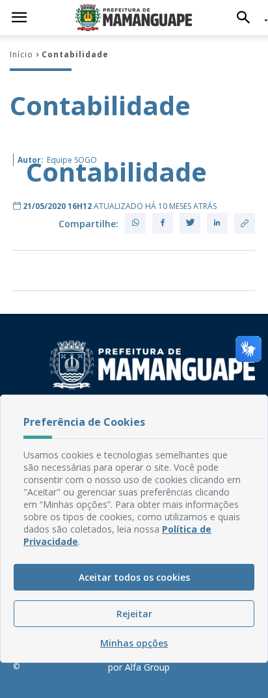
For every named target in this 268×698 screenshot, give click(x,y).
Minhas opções (134, 643)
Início (21, 54)
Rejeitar (134, 613)
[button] (247, 17)
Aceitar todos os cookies (134, 577)
